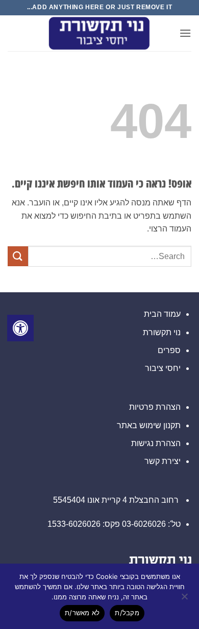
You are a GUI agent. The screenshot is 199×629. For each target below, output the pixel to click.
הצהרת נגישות (156, 443)
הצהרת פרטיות (155, 407)
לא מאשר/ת (82, 613)
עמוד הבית (162, 314)
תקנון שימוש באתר (149, 425)
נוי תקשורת (162, 332)
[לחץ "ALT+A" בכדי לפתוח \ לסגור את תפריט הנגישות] (20, 328)
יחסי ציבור (163, 368)
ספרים (169, 350)
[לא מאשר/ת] (185, 599)
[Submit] (18, 256)
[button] (185, 32)
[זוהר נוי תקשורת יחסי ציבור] (99, 33)
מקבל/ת (127, 613)
